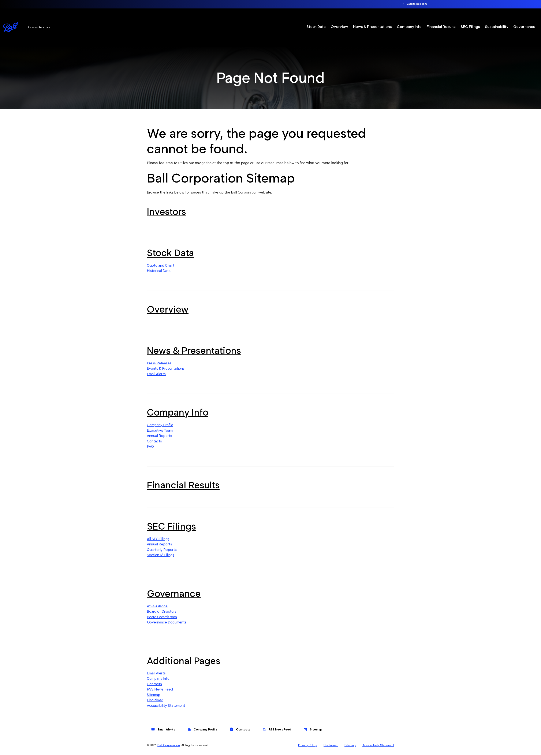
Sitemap (153, 695)
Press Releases (159, 363)
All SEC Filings (158, 539)
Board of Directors (161, 611)
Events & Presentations (165, 368)
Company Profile (160, 425)
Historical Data (159, 271)
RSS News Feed (160, 689)
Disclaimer (155, 700)
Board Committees (162, 617)
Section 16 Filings (160, 555)
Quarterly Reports (162, 550)
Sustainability (496, 26)
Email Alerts (156, 374)
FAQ (150, 446)
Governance (524, 26)
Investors (166, 211)
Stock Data (316, 26)
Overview (339, 26)
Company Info (409, 26)
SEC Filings (470, 26)
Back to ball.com (417, 3)
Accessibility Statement (166, 705)
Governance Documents (166, 622)
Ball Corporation (168, 745)
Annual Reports (159, 436)
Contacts (154, 441)
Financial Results (441, 26)
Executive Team (160, 430)
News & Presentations (372, 26)
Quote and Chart (160, 265)
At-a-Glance (157, 606)
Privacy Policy (307, 745)
